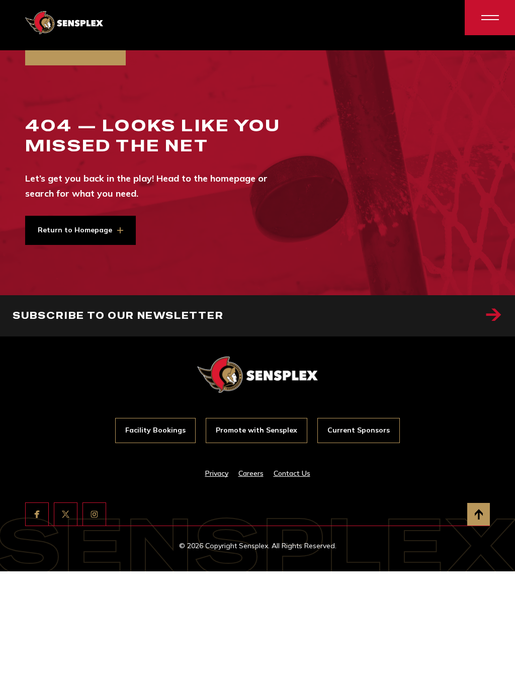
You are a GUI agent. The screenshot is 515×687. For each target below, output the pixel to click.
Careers (251, 473)
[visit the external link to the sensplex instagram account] (94, 514)
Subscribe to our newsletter (118, 315)
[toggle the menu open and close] (490, 17)
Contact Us (292, 473)
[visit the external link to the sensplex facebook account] (37, 514)
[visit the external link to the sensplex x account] (65, 514)
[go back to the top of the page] (478, 514)
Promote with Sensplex (256, 430)
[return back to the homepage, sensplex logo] (64, 23)
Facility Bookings (155, 430)
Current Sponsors (358, 430)
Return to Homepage (75, 229)
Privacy (216, 473)
